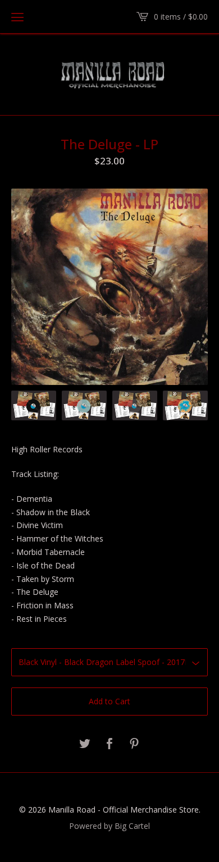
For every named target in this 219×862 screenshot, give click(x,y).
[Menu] (17, 17)
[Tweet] (84, 744)
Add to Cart (109, 701)
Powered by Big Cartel (109, 825)
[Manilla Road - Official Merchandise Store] (109, 73)
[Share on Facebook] (109, 744)
